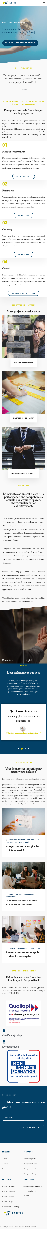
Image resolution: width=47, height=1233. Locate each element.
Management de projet (30, 1164)
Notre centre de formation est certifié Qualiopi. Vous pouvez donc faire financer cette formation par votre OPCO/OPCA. (23, 990)
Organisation (34, 948)
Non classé (24, 842)
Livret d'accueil (10, 1046)
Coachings (6, 1180)
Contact (4, 1169)
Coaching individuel (8, 1191)
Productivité (12, 897)
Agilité (12, 948)
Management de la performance (33, 1174)
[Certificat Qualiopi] (4, 1030)
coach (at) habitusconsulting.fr (33, 1186)
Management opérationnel (31, 1169)
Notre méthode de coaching (10, 1207)
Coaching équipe (7, 1202)
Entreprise (12, 842)
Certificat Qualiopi (12, 1035)
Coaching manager (17, 840)
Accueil (4, 1159)
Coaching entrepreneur (9, 1186)
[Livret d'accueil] (4, 1041)
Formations (29, 1152)
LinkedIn (26, 1196)
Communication (34, 840)
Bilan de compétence (30, 1159)
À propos (5, 1164)
